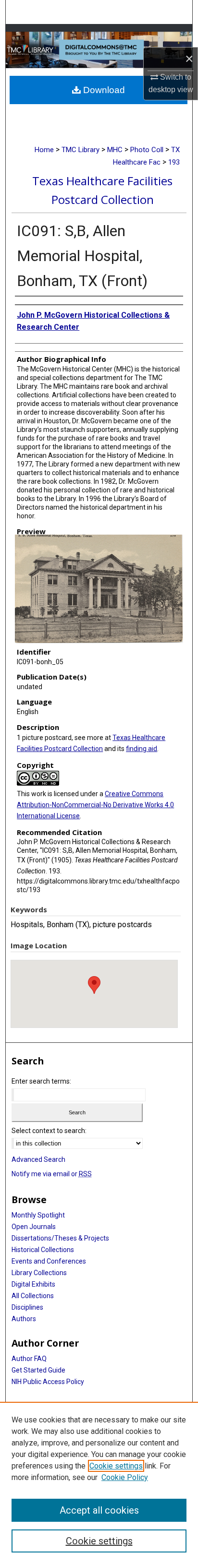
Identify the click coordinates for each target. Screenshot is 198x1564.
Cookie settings (116, 1465)
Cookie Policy (124, 1477)
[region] (99, 1483)
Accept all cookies (99, 1510)
